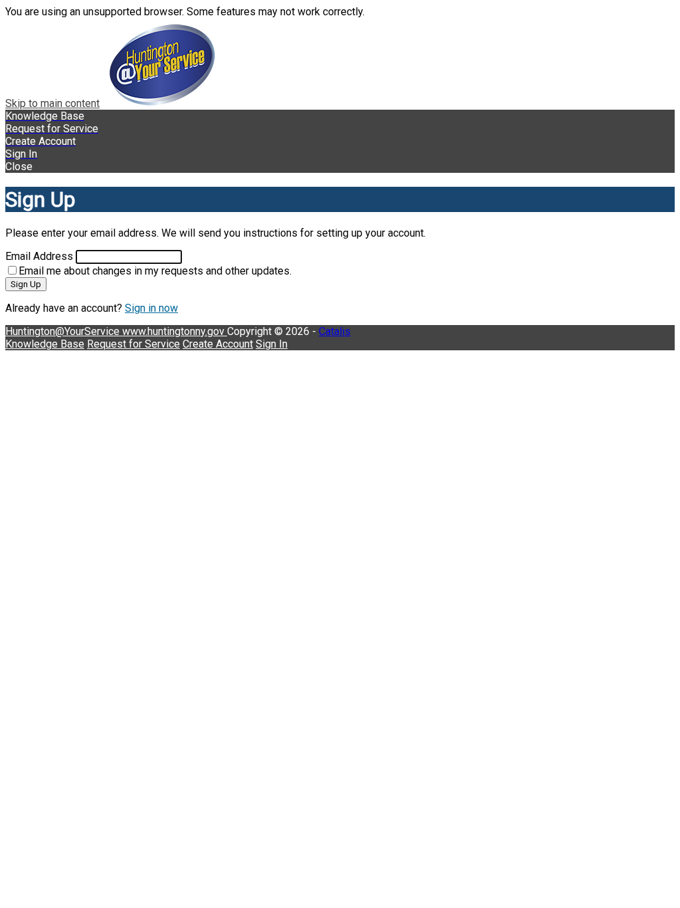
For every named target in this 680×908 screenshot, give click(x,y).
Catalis (335, 331)
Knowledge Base (44, 344)
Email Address (39, 256)
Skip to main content (52, 103)
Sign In (272, 344)
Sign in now (151, 308)
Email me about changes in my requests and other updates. (155, 271)
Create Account (218, 344)
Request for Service (133, 344)
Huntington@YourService (63, 331)
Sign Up (26, 284)
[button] (340, 166)
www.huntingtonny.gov (174, 331)
